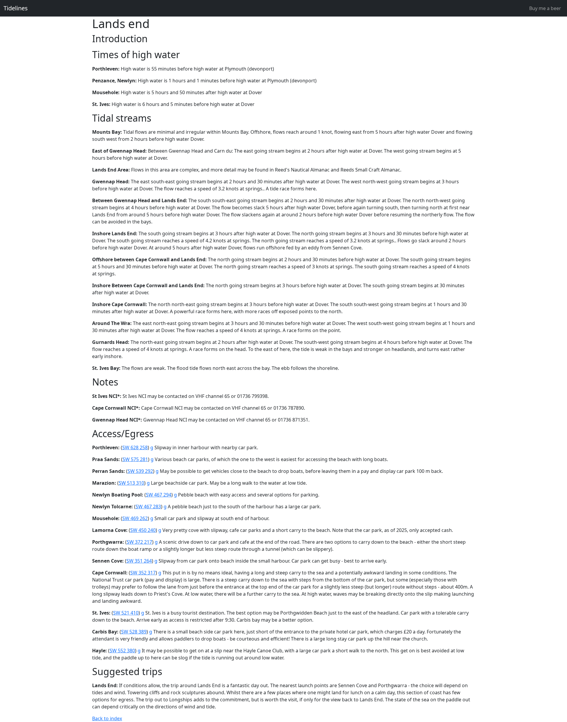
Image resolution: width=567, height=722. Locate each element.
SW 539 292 (140, 471)
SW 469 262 (135, 518)
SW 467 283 (148, 506)
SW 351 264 (139, 561)
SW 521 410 (126, 613)
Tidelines (16, 8)
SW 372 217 (139, 542)
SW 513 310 (131, 483)
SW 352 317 (143, 572)
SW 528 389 (133, 631)
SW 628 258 (135, 447)
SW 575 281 (135, 459)
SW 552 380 (122, 650)
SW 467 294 (158, 494)
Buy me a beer (545, 8)
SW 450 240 (143, 530)
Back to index (107, 718)
